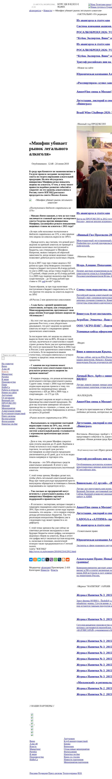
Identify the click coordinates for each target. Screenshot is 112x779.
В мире (5, 379)
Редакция (43, 773)
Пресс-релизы (8, 416)
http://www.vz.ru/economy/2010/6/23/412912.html (52, 551)
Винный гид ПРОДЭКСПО (9, 401)
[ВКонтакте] (31, 559)
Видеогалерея (8, 418)
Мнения (6, 405)
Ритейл (5, 377)
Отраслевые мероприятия (76, 749)
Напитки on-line (10, 424)
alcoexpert (46, 567)
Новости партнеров (73, 759)
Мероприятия (8, 408)
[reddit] (67, 559)
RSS (80, 773)
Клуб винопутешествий (13, 413)
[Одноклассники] (35, 559)
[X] (47, 559)
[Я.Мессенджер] (39, 559)
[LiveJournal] (59, 559)
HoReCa (6, 387)
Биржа (67, 744)
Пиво (4, 384)
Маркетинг (7, 374)
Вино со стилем (72, 757)
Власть (5, 371)
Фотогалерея (8, 421)
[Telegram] (43, 559)
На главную (7, 363)
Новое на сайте (9, 392)
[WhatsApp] (55, 559)
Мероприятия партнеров (76, 762)
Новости (45, 570)
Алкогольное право (11, 411)
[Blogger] (63, 559)
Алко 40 (6, 369)
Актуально (7, 395)
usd (43, 281)
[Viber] (51, 559)
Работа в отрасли (10, 390)
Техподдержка (70, 773)
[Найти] (3, 358)
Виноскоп (69, 746)
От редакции (8, 397)
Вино (4, 366)
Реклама (34, 773)
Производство (9, 382)
